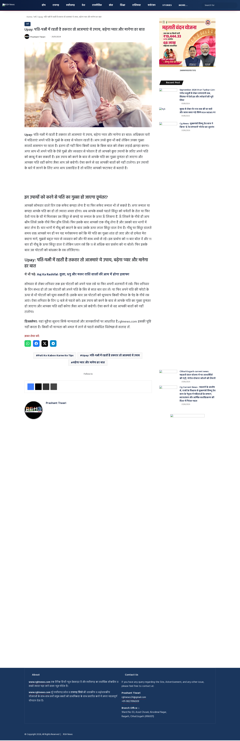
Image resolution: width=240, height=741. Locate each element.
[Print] (53, 386)
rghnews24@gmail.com (134, 697)
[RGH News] (8, 5)
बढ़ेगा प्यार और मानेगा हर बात (89, 363)
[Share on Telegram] (53, 343)
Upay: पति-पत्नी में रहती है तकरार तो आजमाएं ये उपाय (111, 355)
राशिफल (136, 5)
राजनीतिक (96, 5)
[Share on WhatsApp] (27, 343)
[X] (38, 386)
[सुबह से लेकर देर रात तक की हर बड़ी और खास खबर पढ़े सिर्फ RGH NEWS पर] (168, 113)
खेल (110, 5)
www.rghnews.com (39, 682)
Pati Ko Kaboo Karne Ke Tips (55, 355)
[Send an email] (46, 36)
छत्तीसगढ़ (70, 5)
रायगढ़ (55, 5)
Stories (167, 5)
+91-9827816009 (130, 701)
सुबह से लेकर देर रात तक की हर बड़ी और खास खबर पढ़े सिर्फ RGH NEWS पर (198, 110)
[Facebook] (30, 386)
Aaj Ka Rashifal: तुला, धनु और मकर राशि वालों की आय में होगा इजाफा (83, 274)
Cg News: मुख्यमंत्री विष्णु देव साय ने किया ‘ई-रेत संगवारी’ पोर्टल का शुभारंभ (197, 125)
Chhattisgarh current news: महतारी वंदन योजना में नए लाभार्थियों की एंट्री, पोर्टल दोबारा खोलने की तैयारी (198, 375)
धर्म (35, 17)
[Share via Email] (46, 386)
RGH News (67, 734)
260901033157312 (188, 70)
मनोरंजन (151, 5)
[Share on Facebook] (36, 343)
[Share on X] (44, 343)
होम (43, 5)
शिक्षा (122, 5)
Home (29, 17)
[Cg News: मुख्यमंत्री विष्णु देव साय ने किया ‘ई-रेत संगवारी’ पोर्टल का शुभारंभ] (168, 245)
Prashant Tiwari (37, 36)
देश (83, 5)
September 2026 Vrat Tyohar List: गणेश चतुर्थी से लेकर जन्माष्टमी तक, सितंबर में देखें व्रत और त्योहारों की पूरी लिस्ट (197, 95)
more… (183, 5)
